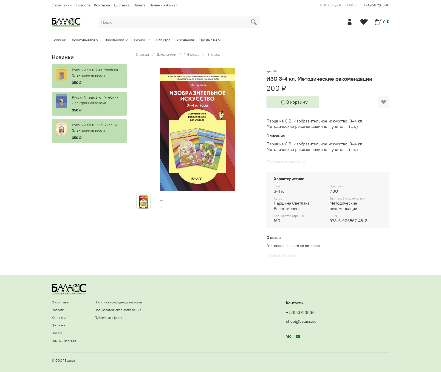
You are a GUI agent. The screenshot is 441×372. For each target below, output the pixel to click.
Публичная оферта (108, 318)
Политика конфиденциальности (118, 302)
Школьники (114, 40)
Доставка (121, 5)
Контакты (102, 5)
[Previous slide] (143, 129)
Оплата (139, 5)
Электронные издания (175, 40)
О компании (62, 5)
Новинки (59, 40)
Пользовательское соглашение (118, 310)
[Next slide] (251, 129)
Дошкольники (83, 40)
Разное (140, 40)
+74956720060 (376, 5)
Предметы (208, 40)
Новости (83, 5)
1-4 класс (191, 54)
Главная (142, 54)
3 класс (213, 54)
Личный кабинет (163, 5)
